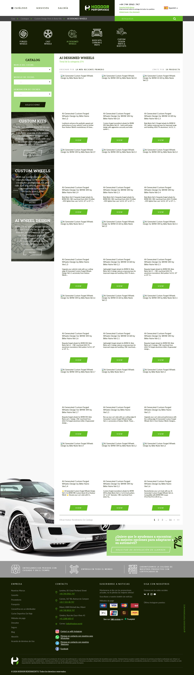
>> (178, 519)
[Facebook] (148, 594)
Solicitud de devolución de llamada (141, 550)
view (78, 140)
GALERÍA (63, 8)
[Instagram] (151, 594)
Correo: (70, 623)
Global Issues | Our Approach (129, 12)
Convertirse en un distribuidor (23, 609)
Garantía (14, 595)
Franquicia (15, 604)
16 (170, 519)
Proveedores (16, 600)
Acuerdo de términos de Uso (22, 641)
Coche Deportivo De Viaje (21, 613)
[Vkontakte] (145, 594)
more (32, 153)
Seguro (14, 627)
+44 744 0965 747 (129, 4)
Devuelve (15, 623)
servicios (42, 8)
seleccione (32, 105)
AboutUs (14, 637)
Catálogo (21, 8)
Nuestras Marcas (18, 590)
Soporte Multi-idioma (126, 7)
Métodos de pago (18, 618)
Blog (13, 632)
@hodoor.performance (184, 618)
